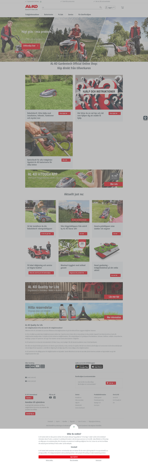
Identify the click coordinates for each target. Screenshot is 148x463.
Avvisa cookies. (49, 460)
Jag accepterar (74, 457)
